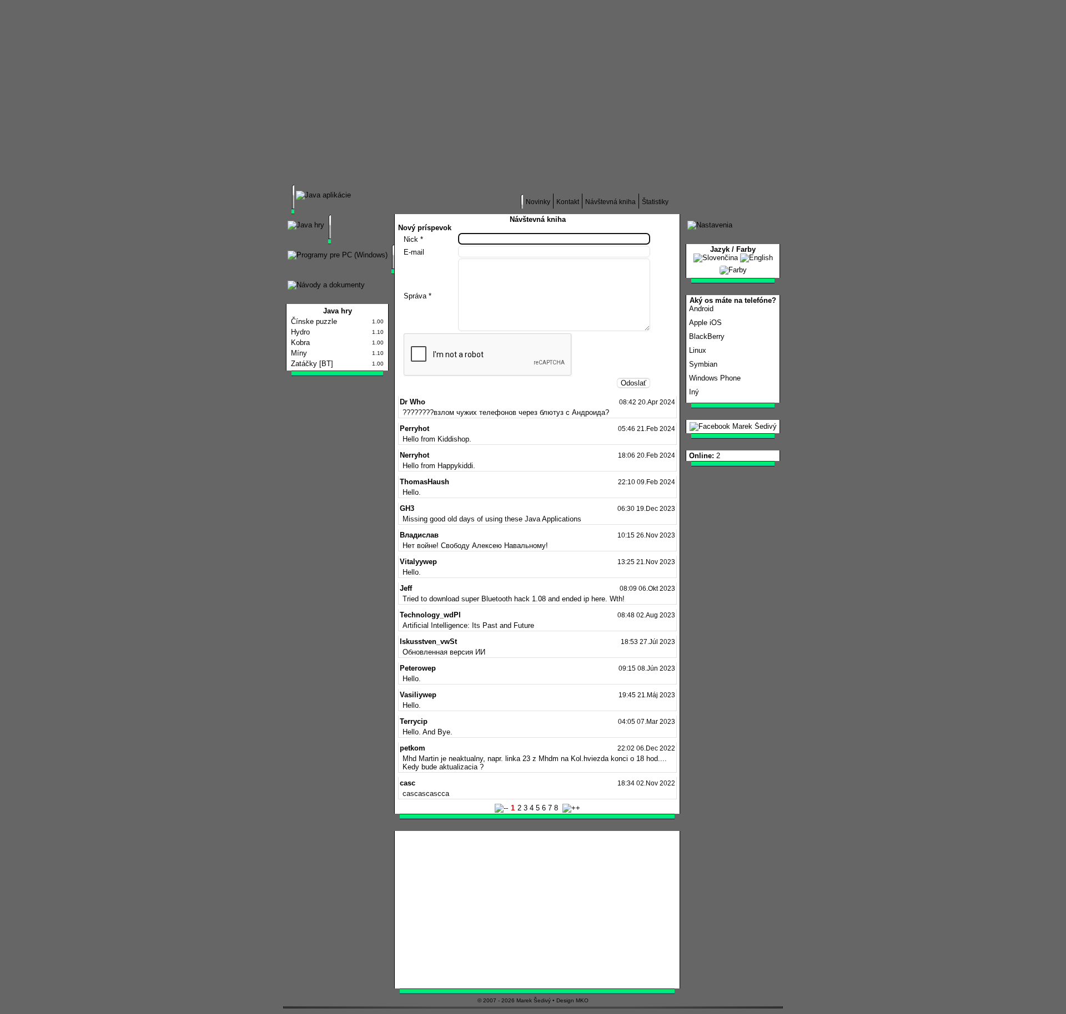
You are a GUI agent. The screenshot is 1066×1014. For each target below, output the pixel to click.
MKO (582, 1000)
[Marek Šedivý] (733, 426)
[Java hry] (306, 225)
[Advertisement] (647, 99)
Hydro (300, 332)
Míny (299, 353)
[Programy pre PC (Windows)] (338, 255)
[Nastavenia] (709, 225)
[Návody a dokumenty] (326, 285)
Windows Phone (715, 378)
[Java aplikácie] (323, 195)
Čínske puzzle (314, 321)
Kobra (300, 342)
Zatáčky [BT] (312, 363)
